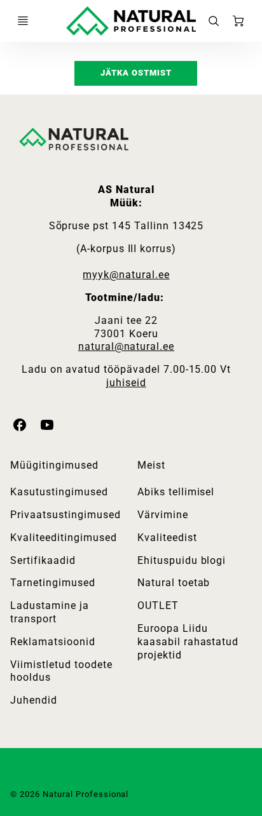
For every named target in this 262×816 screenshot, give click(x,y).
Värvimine (162, 515)
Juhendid (33, 700)
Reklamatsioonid (52, 642)
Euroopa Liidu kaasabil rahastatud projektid (187, 641)
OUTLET (158, 605)
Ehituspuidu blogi (181, 560)
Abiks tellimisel (175, 492)
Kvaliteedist (167, 538)
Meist (151, 465)
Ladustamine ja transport (49, 612)
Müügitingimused (54, 465)
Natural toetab (173, 583)
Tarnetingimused (52, 583)
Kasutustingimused (58, 492)
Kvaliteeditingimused (63, 538)
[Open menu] (23, 21)
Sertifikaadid (42, 560)
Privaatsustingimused (65, 515)
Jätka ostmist (135, 72)
